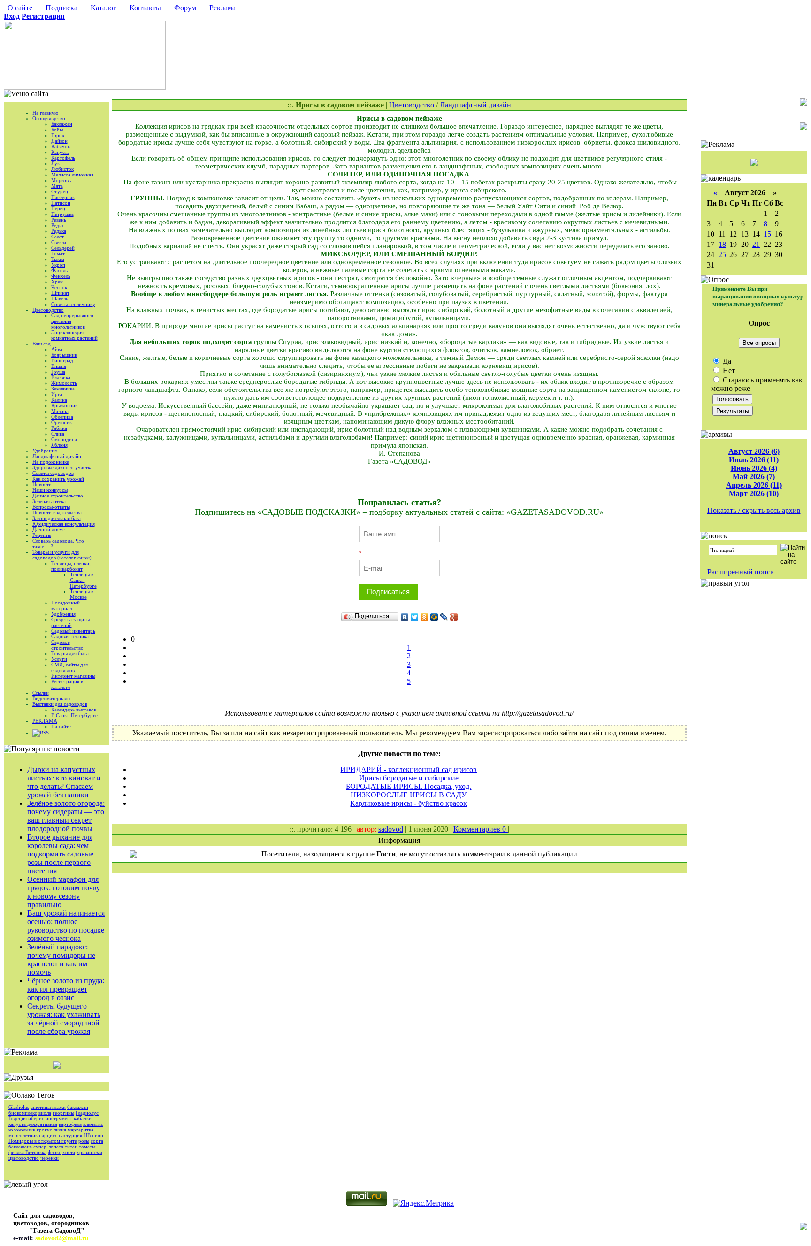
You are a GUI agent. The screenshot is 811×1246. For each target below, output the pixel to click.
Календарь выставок (73, 709)
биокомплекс (22, 1113)
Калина (59, 400)
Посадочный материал (65, 605)
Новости (42, 484)
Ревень (58, 219)
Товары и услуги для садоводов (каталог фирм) (62, 554)
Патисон (60, 203)
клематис (93, 1124)
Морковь (61, 180)
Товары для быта (70, 653)
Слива (57, 433)
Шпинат (60, 293)
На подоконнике (50, 462)
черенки (49, 1158)
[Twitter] (415, 617)
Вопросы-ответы (51, 507)
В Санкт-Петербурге (74, 715)
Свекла (58, 242)
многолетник (23, 1135)
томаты (87, 1146)
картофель (70, 1124)
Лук (55, 163)
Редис (57, 225)
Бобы (57, 129)
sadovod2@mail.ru (61, 1238)
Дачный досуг (48, 529)
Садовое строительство (67, 644)
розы (83, 1141)
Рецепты (41, 535)
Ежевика (60, 377)
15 (767, 234)
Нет (728, 371)
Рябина (59, 428)
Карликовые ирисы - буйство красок (408, 803)
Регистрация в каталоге (67, 684)
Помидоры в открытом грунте (42, 1141)
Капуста (60, 152)
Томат (58, 253)
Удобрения (44, 450)
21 (756, 244)
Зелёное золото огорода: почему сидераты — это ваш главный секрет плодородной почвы (66, 816)
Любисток (62, 169)
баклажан (77, 1107)
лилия (60, 1129)
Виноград (62, 360)
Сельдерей (63, 248)
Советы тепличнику (73, 304)
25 (722, 255)
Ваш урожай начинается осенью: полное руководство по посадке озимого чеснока (66, 925)
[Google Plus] (454, 617)
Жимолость (64, 383)
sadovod (390, 829)
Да (726, 361)
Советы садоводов (53, 473)
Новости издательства (57, 512)
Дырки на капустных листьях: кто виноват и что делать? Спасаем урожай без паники (64, 782)
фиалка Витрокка (27, 1152)
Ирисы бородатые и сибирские (409, 778)
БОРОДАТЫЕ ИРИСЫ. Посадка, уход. (408, 786)
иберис (36, 1118)
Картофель (63, 158)
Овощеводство (48, 118)
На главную (45, 112)
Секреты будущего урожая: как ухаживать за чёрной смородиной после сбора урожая (63, 1018)
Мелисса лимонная (72, 174)
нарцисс (48, 1135)
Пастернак (63, 197)
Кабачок (60, 146)
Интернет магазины (73, 676)
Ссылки (40, 693)
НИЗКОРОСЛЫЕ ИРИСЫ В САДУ (409, 795)
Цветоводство (48, 310)
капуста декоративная (32, 1124)
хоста (68, 1152)
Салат (57, 236)
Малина (60, 411)
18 (722, 244)
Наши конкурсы (50, 490)
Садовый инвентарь (73, 631)
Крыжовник (64, 405)
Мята (57, 186)
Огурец (59, 191)
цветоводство (23, 1158)
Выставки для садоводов (59, 704)
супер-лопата (48, 1146)
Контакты (145, 8)
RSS (44, 732)
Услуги (59, 659)
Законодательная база (56, 518)
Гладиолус (87, 1113)
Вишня (58, 366)
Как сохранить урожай (58, 479)
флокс (54, 1152)
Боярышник (64, 355)
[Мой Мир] (434, 617)
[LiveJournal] (444, 617)
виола (44, 1113)
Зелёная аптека (49, 501)
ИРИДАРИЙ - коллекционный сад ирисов (408, 769)
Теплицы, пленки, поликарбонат (71, 566)
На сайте (61, 726)
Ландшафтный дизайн (56, 456)
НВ (87, 1135)
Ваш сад (41, 343)
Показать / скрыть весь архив (754, 510)
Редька (58, 231)
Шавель (59, 298)
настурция (70, 1135)
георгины (63, 1113)
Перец (58, 208)
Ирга (56, 394)
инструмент (59, 1118)
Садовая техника (70, 636)
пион (97, 1135)
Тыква (57, 259)
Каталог (103, 8)
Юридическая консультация (63, 524)
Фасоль (59, 270)
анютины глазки (48, 1107)
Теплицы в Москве (81, 594)
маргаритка (80, 1129)
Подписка (61, 8)
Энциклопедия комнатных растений (74, 335)
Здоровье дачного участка (62, 467)
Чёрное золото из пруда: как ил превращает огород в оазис (65, 989)
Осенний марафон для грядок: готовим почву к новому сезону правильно (63, 892)
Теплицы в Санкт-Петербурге (83, 580)
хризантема (89, 1152)
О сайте (20, 8)
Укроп (58, 265)
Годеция (17, 1118)
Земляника (63, 388)
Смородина (64, 439)
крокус (44, 1129)
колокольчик (21, 1129)
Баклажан (61, 124)
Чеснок (59, 287)
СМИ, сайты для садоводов (69, 667)
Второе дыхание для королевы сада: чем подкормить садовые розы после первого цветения (60, 854)
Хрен (57, 281)
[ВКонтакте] (405, 617)
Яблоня (59, 445)
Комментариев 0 (480, 829)
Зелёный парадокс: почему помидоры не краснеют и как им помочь (61, 959)
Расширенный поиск (740, 572)
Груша (58, 372)
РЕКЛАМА (44, 721)
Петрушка (62, 214)
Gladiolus (18, 1107)
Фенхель (60, 276)
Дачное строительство (57, 495)
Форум (185, 8)
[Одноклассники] (424, 617)
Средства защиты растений (70, 622)
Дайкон (59, 141)
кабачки (83, 1118)
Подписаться (388, 592)
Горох (58, 135)
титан (71, 1146)
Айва (56, 349)
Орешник (61, 422)
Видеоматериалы (51, 698)
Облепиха (62, 417)
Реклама (222, 8)
